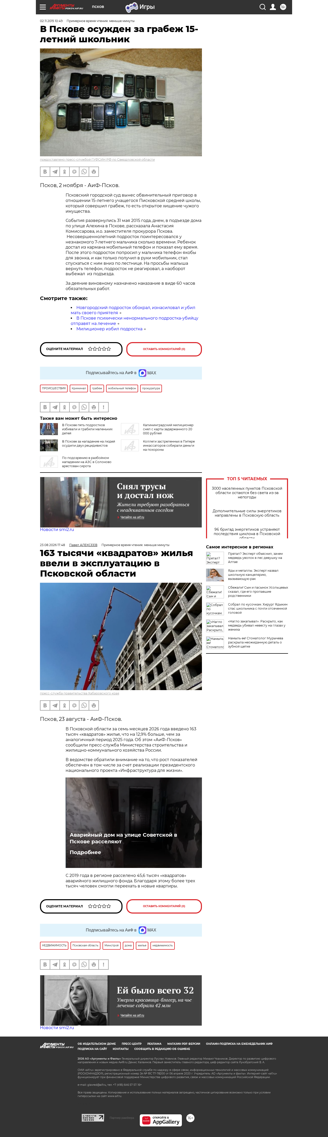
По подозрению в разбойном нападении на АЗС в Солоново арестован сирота (86, 462)
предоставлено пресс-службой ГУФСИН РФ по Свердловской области (97, 159)
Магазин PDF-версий (183, 1044)
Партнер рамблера (122, 1117)
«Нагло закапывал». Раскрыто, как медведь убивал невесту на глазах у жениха (256, 625)
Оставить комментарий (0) (164, 349)
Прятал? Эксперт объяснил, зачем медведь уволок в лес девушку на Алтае (255, 558)
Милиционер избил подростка (109, 328)
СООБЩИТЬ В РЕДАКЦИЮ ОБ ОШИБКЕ (162, 1049)
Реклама (154, 1044)
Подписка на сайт (92, 1049)
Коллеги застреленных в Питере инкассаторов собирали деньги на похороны (169, 445)
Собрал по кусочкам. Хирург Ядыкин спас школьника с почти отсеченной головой (258, 608)
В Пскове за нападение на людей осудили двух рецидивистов (88, 443)
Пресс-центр (131, 1044)
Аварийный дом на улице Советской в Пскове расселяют (123, 838)
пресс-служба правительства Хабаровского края (79, 693)
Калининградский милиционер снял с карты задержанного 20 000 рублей (168, 429)
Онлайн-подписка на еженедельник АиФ (239, 1044)
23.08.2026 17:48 (52, 545)
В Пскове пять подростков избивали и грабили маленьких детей (87, 429)
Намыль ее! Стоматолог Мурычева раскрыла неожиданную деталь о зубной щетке (255, 642)
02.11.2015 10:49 (51, 21)
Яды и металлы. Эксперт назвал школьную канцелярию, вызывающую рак (253, 575)
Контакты (120, 1049)
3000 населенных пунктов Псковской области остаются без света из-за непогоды (247, 492)
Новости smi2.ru (57, 529)
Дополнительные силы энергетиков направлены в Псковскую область (247, 513)
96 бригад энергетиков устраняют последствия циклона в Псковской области (247, 533)
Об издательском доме (97, 1044)
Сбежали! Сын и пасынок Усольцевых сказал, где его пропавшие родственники (258, 592)
